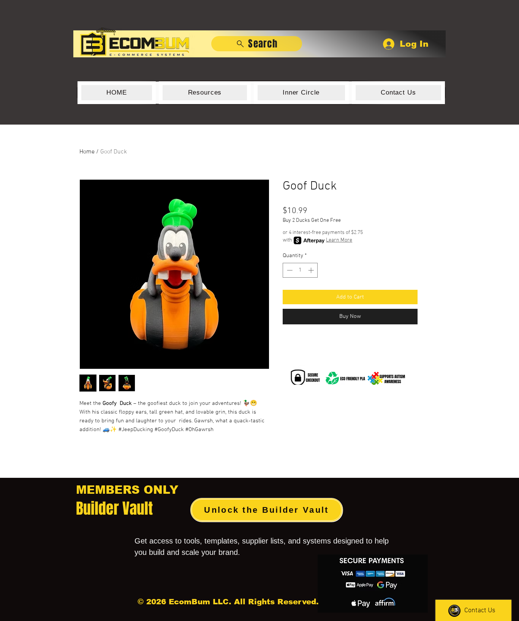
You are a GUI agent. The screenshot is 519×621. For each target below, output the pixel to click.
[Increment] (312, 270)
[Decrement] (289, 270)
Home (87, 152)
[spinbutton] (300, 270)
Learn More (339, 240)
